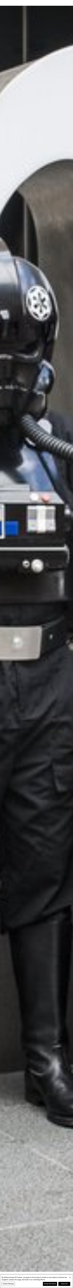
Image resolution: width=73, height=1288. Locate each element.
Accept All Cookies (50, 1283)
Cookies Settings (8, 1283)
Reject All (64, 1283)
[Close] (70, 1277)
